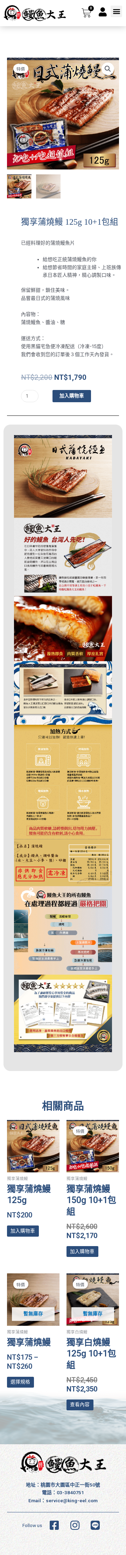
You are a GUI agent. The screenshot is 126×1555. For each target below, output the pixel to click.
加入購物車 (71, 395)
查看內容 (80, 1404)
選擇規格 (20, 1381)
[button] (116, 11)
